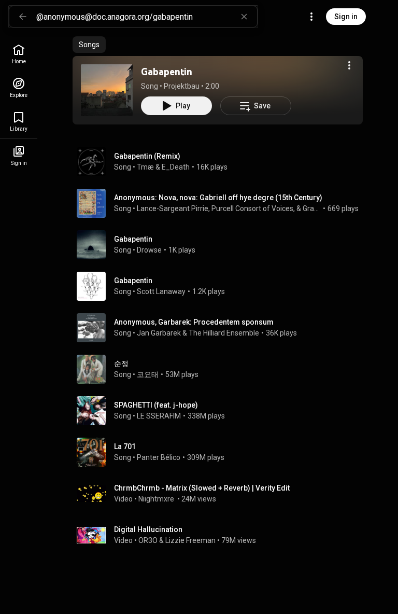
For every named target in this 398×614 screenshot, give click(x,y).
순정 (121, 363)
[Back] (23, 16)
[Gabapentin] (107, 90)
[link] (18, 54)
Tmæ (145, 167)
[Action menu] (349, 65)
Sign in (346, 16)
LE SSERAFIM (159, 416)
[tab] (89, 44)
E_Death (176, 167)
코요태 (148, 374)
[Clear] (244, 16)
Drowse (149, 250)
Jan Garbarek (159, 333)
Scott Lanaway (161, 291)
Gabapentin (166, 71)
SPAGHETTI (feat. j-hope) (156, 405)
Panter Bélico (158, 457)
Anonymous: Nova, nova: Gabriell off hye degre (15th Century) (218, 197)
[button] (106, 90)
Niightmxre (157, 499)
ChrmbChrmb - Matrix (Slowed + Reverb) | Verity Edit (202, 488)
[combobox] (146, 16)
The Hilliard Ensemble (224, 333)
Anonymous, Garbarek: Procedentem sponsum (194, 322)
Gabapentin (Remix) (147, 156)
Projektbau (182, 86)
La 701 (125, 446)
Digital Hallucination (148, 529)
